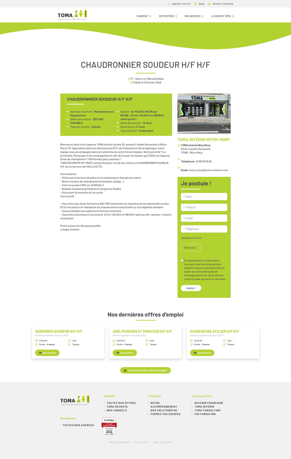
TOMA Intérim (204, 406)
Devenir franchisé (222, 3)
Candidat (144, 16)
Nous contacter (163, 442)
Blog (201, 3)
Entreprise (167, 16)
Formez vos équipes (166, 414)
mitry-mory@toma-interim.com (208, 170)
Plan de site (141, 442)
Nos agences (194, 16)
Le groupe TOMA (222, 16)
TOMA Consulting (208, 410)
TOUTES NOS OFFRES (121, 402)
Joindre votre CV (191, 237)
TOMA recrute (117, 406)
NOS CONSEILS (117, 410)
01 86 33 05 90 (204, 161)
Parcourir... (191, 247)
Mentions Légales (119, 442)
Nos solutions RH (164, 410)
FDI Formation (205, 414)
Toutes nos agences (78, 425)
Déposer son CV (181, 3)
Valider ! (191, 288)
